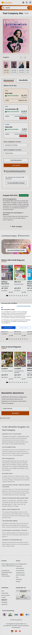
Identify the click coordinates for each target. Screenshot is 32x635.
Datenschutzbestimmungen (24, 306)
